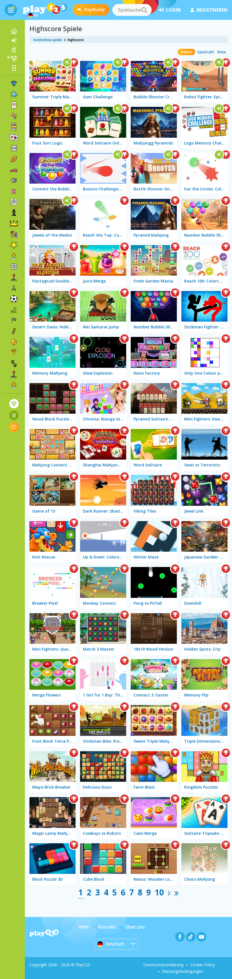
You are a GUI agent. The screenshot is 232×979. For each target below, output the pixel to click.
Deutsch (115, 944)
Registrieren (212, 10)
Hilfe (83, 927)
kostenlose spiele (48, 39)
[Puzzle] (14, 94)
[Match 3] (14, 83)
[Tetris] (14, 234)
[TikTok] (191, 937)
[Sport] (14, 159)
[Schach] (14, 212)
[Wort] (14, 266)
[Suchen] (144, 10)
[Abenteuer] (14, 342)
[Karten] (14, 126)
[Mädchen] (14, 385)
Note (221, 51)
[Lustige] (14, 245)
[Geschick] (14, 331)
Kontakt (107, 927)
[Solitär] (14, 137)
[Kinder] (14, 255)
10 (159, 892)
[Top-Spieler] (14, 59)
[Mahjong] (14, 105)
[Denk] (14, 191)
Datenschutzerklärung (163, 964)
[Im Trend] (14, 50)
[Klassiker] (14, 309)
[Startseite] (14, 31)
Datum (186, 51)
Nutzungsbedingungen (182, 971)
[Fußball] (14, 299)
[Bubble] (14, 116)
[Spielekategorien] (14, 68)
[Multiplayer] (14, 374)
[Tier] (14, 363)
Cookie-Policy (202, 964)
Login (173, 10)
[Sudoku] (14, 202)
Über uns (135, 927)
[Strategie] (14, 223)
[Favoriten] (14, 427)
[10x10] (14, 148)
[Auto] (14, 169)
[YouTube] (201, 937)
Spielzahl (205, 51)
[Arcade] (14, 277)
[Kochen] (14, 352)
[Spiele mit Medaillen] (14, 415)
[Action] (14, 288)
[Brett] (14, 180)
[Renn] (14, 320)
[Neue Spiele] (14, 40)
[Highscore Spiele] (14, 403)
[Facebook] (180, 937)
